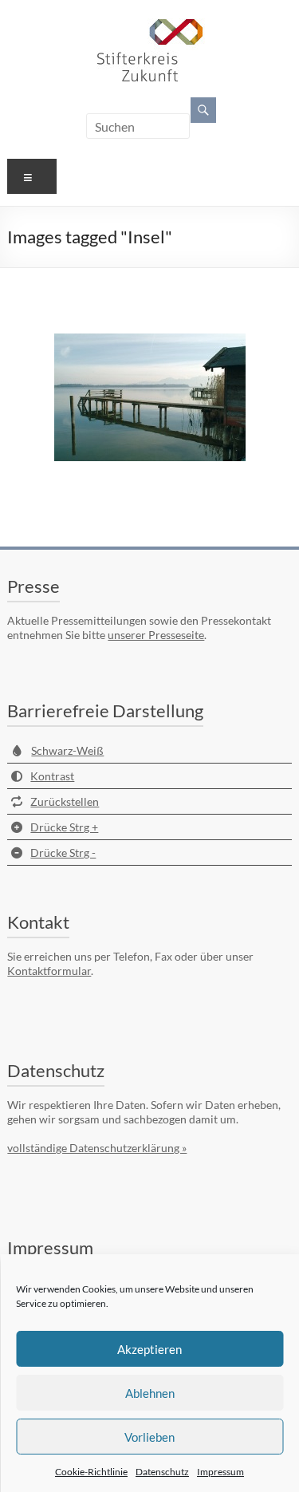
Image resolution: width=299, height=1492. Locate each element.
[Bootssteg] (150, 397)
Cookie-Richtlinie (91, 1472)
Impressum (220, 1472)
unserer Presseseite (156, 634)
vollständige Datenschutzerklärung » (97, 1148)
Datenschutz (162, 1472)
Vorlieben (149, 1437)
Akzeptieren (149, 1349)
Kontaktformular (49, 970)
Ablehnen (150, 1393)
